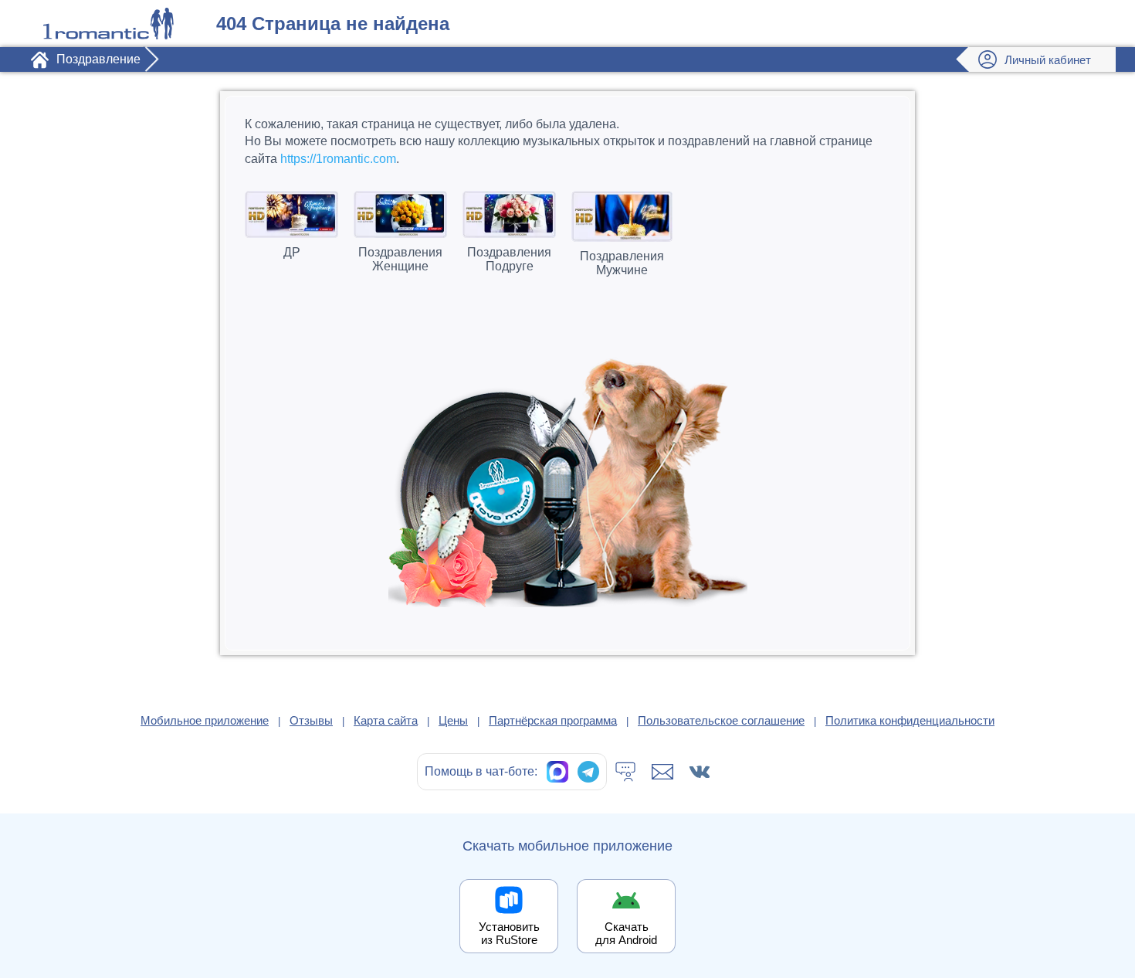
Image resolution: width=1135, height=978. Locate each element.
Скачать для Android (626, 933)
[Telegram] (588, 772)
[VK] (699, 772)
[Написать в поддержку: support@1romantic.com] (662, 772)
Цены (453, 720)
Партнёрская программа (553, 720)
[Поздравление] (108, 23)
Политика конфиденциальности (909, 720)
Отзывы (311, 720)
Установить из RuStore (509, 933)
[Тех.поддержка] (625, 772)
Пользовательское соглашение (721, 720)
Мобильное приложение (205, 720)
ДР (291, 252)
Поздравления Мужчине (622, 263)
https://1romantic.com (338, 158)
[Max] (557, 772)
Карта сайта (386, 720)
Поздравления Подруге (509, 259)
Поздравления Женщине (400, 259)
